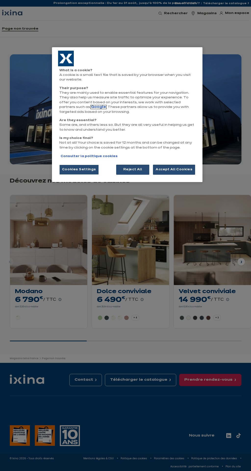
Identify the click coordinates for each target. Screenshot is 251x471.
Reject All (132, 169)
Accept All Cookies (174, 169)
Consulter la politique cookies (89, 156)
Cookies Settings (79, 169)
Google (98, 107)
